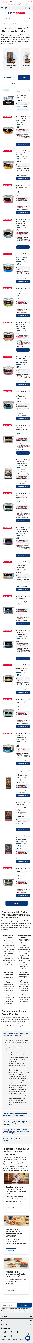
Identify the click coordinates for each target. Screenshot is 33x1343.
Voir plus (16, 903)
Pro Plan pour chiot (23, 1072)
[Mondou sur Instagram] (5, 1332)
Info (2, 1320)
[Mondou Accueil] (16, 13)
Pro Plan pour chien (14, 1053)
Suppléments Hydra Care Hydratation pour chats (21, 92)
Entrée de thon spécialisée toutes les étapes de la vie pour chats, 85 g (22, 599)
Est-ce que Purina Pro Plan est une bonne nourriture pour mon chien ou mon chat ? (16, 1122)
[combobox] (16, 18)
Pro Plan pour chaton (16, 1074)
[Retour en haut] (28, 1334)
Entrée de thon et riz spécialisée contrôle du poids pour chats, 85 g (21, 871)
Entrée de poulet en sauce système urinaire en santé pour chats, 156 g (21, 564)
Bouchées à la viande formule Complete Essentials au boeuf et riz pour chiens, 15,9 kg (22, 773)
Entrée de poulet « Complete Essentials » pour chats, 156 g (21, 119)
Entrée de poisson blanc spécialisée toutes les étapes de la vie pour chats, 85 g (21, 633)
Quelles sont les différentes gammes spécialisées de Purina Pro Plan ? (15, 1114)
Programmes (5, 1328)
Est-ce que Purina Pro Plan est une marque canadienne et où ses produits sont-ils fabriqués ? (16, 1131)
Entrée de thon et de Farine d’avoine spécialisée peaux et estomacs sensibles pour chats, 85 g (22, 359)
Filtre (24, 77)
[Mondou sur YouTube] (5, 1336)
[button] (10, 8)
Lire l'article (11, 1208)
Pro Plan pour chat (14, 1063)
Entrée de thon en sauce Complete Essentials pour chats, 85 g (22, 394)
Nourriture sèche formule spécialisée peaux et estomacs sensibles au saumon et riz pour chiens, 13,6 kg (22, 805)
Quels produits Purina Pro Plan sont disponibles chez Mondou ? (15, 1034)
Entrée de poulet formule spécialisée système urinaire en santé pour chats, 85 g (21, 496)
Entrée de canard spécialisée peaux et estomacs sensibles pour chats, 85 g (22, 291)
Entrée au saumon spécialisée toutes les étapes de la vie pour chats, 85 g (22, 530)
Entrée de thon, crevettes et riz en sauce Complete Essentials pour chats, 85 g (22, 256)
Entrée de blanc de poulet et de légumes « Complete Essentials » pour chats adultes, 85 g (22, 153)
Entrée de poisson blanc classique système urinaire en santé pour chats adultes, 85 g (21, 736)
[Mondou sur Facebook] (11, 1332)
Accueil (3, 24)
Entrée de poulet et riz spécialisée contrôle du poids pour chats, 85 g (21, 667)
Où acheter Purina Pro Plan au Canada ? (13, 1139)
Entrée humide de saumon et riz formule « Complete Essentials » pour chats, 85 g (22, 188)
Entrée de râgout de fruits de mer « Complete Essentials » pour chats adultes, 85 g (21, 222)
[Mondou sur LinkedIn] (18, 1332)
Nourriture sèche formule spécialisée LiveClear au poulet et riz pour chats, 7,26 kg (22, 462)
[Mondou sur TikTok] (11, 1336)
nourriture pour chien (9, 1166)
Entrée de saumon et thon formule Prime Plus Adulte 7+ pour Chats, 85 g (21, 325)
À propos (4, 1324)
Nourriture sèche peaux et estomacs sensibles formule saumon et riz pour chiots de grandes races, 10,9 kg (21, 838)
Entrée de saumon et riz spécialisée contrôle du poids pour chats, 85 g (21, 428)
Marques (9, 24)
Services (4, 1317)
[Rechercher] (29, 18)
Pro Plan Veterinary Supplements (18, 1094)
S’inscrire (24, 1305)
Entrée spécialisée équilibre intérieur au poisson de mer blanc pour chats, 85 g (22, 702)
